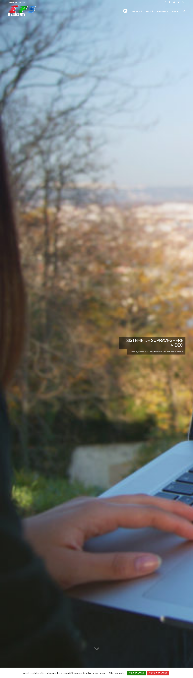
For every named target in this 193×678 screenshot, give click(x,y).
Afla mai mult (116, 672)
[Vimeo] (178, 2)
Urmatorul (186, 339)
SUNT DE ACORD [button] (136, 673)
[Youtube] (174, 2)
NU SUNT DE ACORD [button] (158, 673)
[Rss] (183, 2)
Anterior (6, 339)
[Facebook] (165, 2)
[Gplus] (169, 2)
